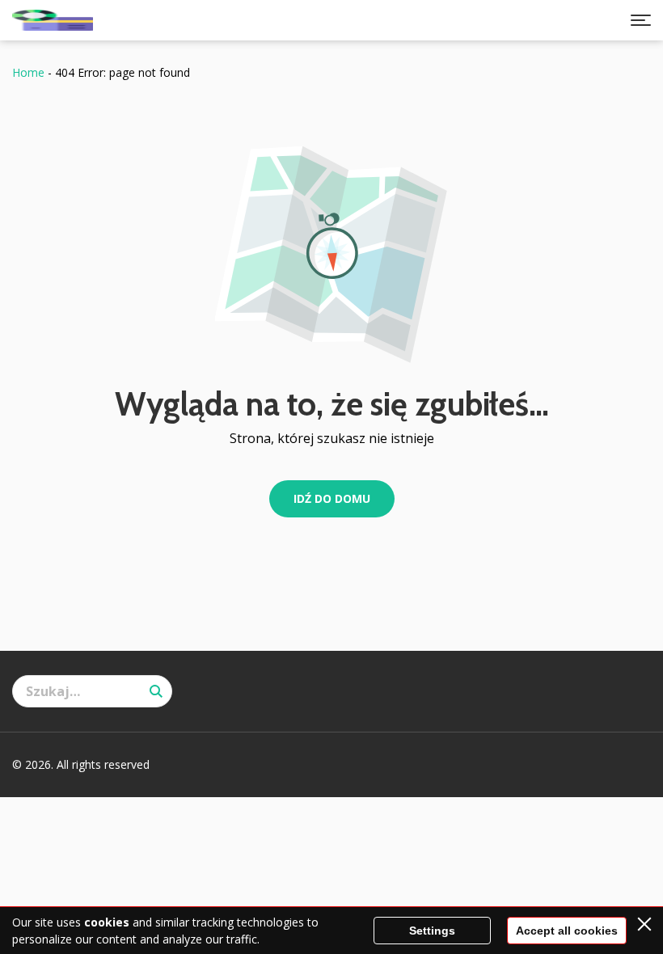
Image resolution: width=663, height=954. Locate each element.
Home (28, 72)
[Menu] (641, 20)
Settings (432, 930)
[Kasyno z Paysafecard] (52, 20)
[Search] (156, 691)
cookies (106, 922)
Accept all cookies (567, 930)
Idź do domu (331, 498)
